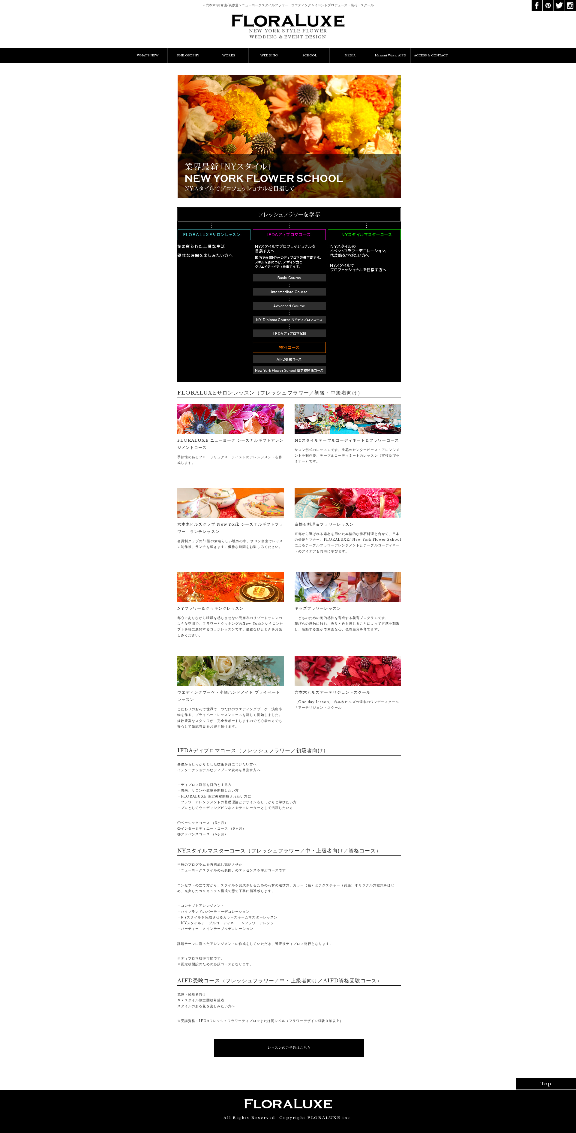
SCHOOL (309, 55)
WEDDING (269, 55)
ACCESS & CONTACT (431, 55)
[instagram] (570, 2)
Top (546, 1083)
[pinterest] (548, 2)
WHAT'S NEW (147, 55)
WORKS (228, 55)
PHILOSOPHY (188, 55)
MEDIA (350, 55)
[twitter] (559, 2)
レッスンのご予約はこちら (289, 1048)
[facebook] (537, 2)
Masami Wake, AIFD (390, 55)
